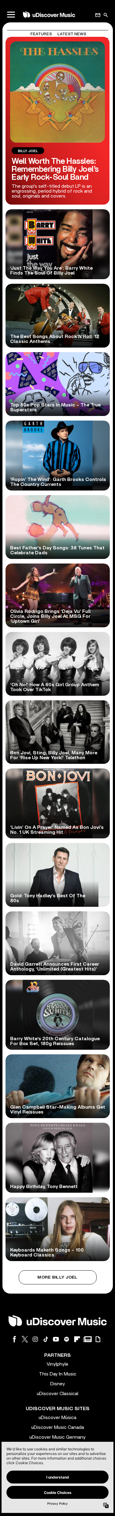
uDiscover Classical (57, 1393)
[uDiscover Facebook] (14, 1339)
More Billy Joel (57, 1277)
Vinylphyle (57, 1364)
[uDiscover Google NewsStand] (87, 1339)
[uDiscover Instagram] (35, 1339)
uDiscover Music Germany (57, 1437)
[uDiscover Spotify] (66, 1339)
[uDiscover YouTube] (56, 1339)
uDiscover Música (57, 1417)
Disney (57, 1383)
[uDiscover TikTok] (45, 1339)
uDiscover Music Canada (57, 1427)
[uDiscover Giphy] (98, 1339)
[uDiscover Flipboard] (77, 1339)
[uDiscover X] (25, 1339)
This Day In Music (57, 1374)
